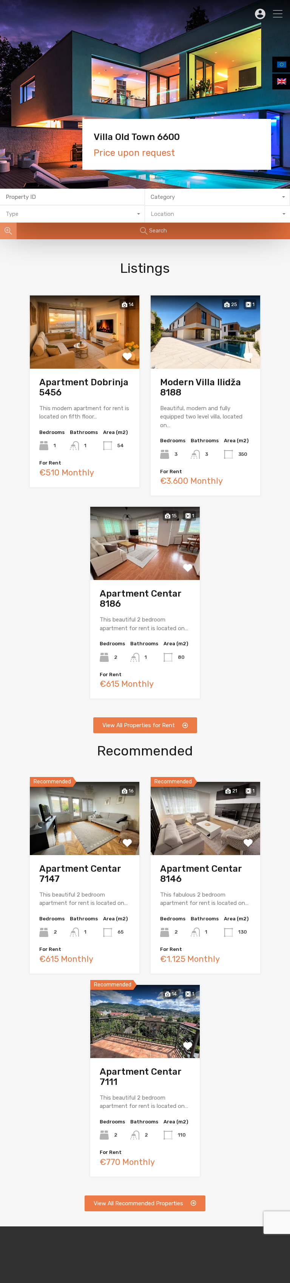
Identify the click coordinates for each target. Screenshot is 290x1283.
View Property (84, 353)
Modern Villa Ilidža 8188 (200, 387)
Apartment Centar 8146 (201, 873)
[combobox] (217, 197)
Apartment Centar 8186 (140, 598)
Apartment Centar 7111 (140, 1076)
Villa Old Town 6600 (137, 137)
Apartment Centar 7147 (80, 873)
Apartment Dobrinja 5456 (83, 387)
